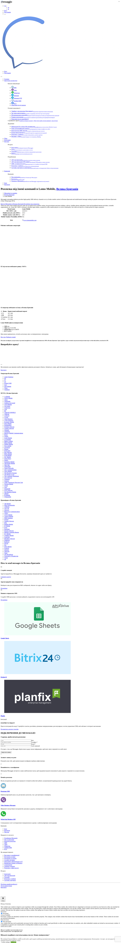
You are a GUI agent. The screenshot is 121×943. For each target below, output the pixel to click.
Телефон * (34, 742)
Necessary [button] (3, 911)
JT (5, 380)
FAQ (22, 149)
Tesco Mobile (8, 471)
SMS (15, 87)
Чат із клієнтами (9, 839)
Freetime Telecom (9, 427)
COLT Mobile (8, 515)
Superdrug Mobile (9, 462)
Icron (5, 527)
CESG (6, 513)
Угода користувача (6, 886)
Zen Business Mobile (10, 492)
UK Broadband (8, 554)
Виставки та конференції (11, 855)
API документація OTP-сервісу (30, 162)
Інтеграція (7, 140)
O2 (5, 381)
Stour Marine (8, 546)
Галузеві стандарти (10, 880)
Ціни (5, 138)
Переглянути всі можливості (20, 119)
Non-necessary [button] (5, 920)
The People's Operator (10, 473)
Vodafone (7, 389)
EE (5, 378)
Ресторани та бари (9, 857)
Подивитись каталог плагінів (9, 729)
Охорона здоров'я (9, 866)
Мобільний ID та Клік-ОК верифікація (34, 126)
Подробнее (4, 588)
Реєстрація (7, 12)
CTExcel (6, 415)
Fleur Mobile (8, 423)
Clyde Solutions (8, 420)
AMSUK (6, 507)
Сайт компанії (35, 746)
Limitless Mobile (9, 535)
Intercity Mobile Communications (13, 433)
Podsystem (7, 450)
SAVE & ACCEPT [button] (6, 926)
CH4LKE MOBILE (10, 412)
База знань (22, 147)
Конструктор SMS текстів (28, 130)
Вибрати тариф (11, 337)
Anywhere (7, 406)
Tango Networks (9, 468)
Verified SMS (17, 101)
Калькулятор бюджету (29, 132)
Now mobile (7, 446)
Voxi (5, 487)
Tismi (5, 553)
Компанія (7, 171)
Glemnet (6, 430)
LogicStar (7, 537)
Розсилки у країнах (27, 134)
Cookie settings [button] (5, 942)
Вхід (5, 10)
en (8, 7)
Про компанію (24, 177)
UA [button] (5, 6)
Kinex (6, 435)
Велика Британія (67, 188)
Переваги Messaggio (30, 181)
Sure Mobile (7, 386)
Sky (5, 545)
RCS (15, 103)
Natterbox (7, 540)
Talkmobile (7, 466)
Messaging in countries (10, 193)
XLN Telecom (8, 490)
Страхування (8, 865)
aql (5, 559)
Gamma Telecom (9, 428)
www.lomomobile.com (30, 220)
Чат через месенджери (30, 113)
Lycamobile (7, 439)
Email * (33, 744)
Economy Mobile (9, 422)
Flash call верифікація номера (30, 128)
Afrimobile (7, 401)
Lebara (6, 436)
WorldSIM (7, 489)
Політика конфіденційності (9, 884)
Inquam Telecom (9, 530)
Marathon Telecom (9, 538)
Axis (5, 409)
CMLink (6, 414)
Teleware (6, 551)
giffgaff (6, 493)
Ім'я (32, 740)
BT (5, 411)
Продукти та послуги (10, 80)
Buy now (3, 337)
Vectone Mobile (8, 484)
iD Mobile (7, 495)
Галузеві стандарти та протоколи (34, 167)
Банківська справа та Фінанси (13, 863)
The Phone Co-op (9, 474)
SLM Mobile (8, 455)
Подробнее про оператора (31, 204)
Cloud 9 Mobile (8, 516)
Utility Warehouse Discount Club (13, 482)
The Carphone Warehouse (11, 476)
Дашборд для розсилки (32, 111)
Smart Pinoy (7, 458)
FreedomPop (7, 425)
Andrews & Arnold (9, 403)
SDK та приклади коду (29, 163)
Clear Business (8, 419)
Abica (6, 400)
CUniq (6, 417)
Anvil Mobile (8, 404)
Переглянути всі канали (18, 105)
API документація (25, 160)
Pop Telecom (8, 452)
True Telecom (8, 477)
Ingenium (7, 529)
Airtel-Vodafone (8, 377)
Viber (15, 90)
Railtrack (6, 542)
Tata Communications (10, 470)
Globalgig (7, 431)
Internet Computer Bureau (11, 532)
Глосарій (26, 151)
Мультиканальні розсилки (35, 115)
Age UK (6, 508)
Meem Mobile (8, 442)
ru (8, 9)
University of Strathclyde (11, 556)
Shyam (6, 543)
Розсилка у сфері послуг (11, 868)
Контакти (17, 179)
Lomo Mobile (8, 438)
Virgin (6, 485)
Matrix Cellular (8, 441)
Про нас (6, 832)
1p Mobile (7, 396)
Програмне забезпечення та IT (13, 861)
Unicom (6, 481)
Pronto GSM (7, 383)
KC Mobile (7, 534)
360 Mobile (7, 503)
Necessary (6, 913)
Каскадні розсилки (10, 841)
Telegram (16, 95)
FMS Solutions (8, 518)
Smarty (6, 460)
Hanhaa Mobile (8, 524)
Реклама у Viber (26, 136)
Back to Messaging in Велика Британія (12, 204)
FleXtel (6, 519)
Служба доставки (9, 860)
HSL (5, 523)
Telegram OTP (18, 98)
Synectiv (6, 548)
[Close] (1, 76)
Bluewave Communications (12, 511)
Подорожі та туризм (10, 858)
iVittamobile (7, 497)
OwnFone (7, 447)
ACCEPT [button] (13, 942)
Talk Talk (7, 465)
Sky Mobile (7, 457)
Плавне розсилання (33, 117)
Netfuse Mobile (8, 444)
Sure (5, 385)
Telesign (6, 550)
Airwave (6, 510)
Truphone (7, 479)
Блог (5, 183)
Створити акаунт (6, 577)
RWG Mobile (8, 454)
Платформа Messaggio (10, 838)
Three (6, 388)
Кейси (21, 153)
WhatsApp (17, 93)
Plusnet (6, 449)
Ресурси (6, 141)
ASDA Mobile (8, 398)
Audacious (7, 408)
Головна (6, 79)
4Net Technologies (9, 505)
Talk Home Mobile (9, 463)
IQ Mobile (7, 526)
